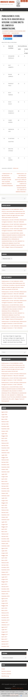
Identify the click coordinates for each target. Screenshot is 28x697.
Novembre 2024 (5, 448)
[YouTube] (22, 1)
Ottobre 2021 (4, 517)
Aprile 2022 (4, 505)
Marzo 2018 (4, 610)
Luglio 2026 (4, 414)
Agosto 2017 (4, 627)
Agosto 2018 (4, 598)
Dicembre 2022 (5, 488)
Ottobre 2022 (4, 493)
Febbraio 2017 (5, 641)
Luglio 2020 (4, 550)
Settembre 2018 (5, 596)
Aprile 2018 (4, 608)
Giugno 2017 (4, 632)
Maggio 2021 (4, 527)
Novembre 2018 (5, 591)
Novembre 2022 (5, 491)
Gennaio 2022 (4, 512)
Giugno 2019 (4, 579)
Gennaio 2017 (4, 644)
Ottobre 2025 (4, 431)
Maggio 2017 (4, 634)
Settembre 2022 (5, 495)
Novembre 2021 (5, 515)
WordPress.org (5, 676)
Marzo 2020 (4, 560)
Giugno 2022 (4, 500)
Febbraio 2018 (5, 613)
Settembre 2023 (5, 472)
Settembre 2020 (5, 546)
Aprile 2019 (4, 584)
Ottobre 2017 (4, 622)
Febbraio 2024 (5, 460)
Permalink (15, 168)
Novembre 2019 (5, 570)
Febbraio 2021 (5, 534)
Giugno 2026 (4, 417)
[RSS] (27, 1)
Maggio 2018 (4, 605)
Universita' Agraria (7, 2)
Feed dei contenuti (6, 671)
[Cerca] (24, 198)
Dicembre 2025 (5, 426)
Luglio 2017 (4, 629)
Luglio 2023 (4, 474)
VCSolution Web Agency (17, 688)
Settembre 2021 (5, 519)
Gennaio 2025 (4, 445)
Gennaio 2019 (4, 586)
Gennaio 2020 (4, 565)
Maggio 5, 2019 (6, 33)
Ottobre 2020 (4, 543)
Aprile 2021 (4, 529)
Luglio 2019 (4, 577)
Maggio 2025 (4, 436)
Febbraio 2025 (5, 443)
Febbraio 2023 (5, 483)
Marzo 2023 (4, 481)
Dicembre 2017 (5, 617)
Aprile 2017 (4, 636)
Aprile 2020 (4, 558)
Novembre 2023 (5, 467)
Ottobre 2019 (4, 572)
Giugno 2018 (4, 603)
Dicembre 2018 (5, 589)
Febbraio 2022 (5, 510)
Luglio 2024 (4, 455)
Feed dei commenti (6, 673)
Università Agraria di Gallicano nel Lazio (14, 31)
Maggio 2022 (4, 503)
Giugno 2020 (4, 553)
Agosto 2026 (4, 412)
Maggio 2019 (4, 581)
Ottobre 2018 (4, 593)
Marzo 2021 (4, 531)
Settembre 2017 (5, 625)
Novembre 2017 (5, 620)
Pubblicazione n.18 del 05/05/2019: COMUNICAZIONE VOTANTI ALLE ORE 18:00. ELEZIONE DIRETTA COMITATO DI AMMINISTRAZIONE (7, 179)
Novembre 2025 (5, 428)
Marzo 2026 (4, 419)
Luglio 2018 (4, 601)
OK (21, 695)
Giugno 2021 (4, 524)
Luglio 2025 (4, 433)
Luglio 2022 (4, 498)
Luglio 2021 (4, 522)
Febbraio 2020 (5, 562)
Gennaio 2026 (4, 424)
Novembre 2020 (5, 541)
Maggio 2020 (4, 555)
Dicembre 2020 (5, 538)
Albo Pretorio (15, 33)
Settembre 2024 (5, 452)
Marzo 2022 (4, 507)
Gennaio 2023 (4, 486)
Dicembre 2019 (5, 567)
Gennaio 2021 (4, 536)
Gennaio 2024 (4, 462)
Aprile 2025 (4, 438)
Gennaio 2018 (4, 615)
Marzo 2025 (4, 440)
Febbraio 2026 (5, 421)
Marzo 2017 (4, 639)
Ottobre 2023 (4, 469)
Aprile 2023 (4, 479)
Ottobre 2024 (4, 450)
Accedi (3, 669)
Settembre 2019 (5, 574)
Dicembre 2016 (5, 646)
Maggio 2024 (4, 457)
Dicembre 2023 (5, 464)
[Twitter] (24, 1)
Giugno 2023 (4, 476)
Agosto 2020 (4, 548)
